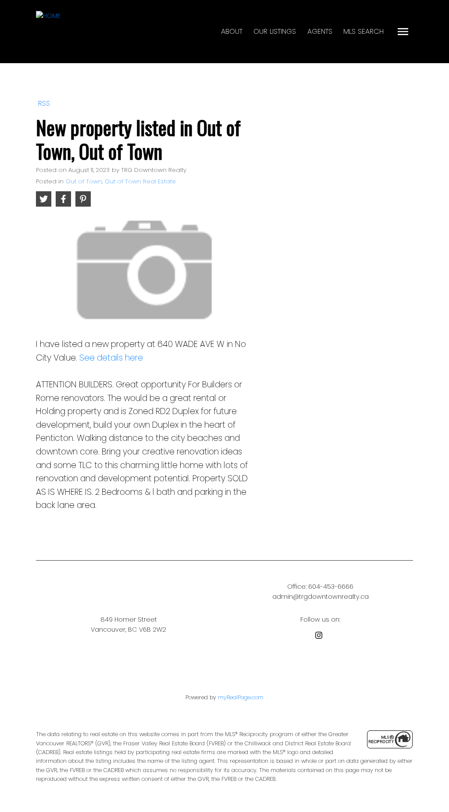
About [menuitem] (231, 31)
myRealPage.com (241, 697)
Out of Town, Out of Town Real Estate (121, 181)
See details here (111, 358)
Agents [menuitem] (319, 31)
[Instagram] (320, 637)
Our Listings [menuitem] (274, 31)
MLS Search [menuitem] (363, 31)
